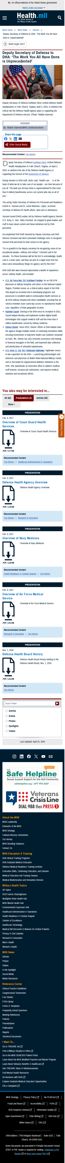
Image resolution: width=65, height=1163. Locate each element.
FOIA (52, 1103)
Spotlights (13, 726)
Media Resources (10, 978)
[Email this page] (20, 139)
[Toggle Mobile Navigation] (4, 18)
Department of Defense (38, 174)
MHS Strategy (8, 830)
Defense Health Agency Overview (24, 482)
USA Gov (52, 1116)
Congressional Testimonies (14, 992)
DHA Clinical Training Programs (16, 858)
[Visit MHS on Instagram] (14, 757)
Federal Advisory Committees (15, 835)
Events (12, 716)
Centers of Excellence (12, 920)
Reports (5, 1032)
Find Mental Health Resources (15, 1072)
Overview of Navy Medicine (20, 538)
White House (25, 1122)
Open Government (13, 1116)
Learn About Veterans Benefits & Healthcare (21, 1064)
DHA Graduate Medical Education (17, 862)
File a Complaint (9, 1085)
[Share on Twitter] (10, 139)
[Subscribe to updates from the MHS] (50, 757)
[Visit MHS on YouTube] (43, 757)
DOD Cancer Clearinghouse (14, 894)
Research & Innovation (28, 517)
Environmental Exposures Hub (15, 907)
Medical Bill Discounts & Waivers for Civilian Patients (25, 929)
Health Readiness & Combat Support (20, 573)
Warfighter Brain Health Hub (14, 898)
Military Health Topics (14, 885)
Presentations (8, 1023)
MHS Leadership (9, 821)
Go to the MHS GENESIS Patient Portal (20, 1055)
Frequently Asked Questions (14, 1010)
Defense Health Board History (22, 654)
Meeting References (11, 1014)
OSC (41, 1122)
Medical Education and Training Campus (20, 875)
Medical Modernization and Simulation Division (22, 880)
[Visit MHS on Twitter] (36, 757)
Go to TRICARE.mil (11, 1046)
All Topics (6, 889)
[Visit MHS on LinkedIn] (21, 757)
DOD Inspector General (18, 1109)
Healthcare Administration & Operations (35, 461)
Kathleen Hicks (40, 162)
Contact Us (7, 848)
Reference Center (12, 984)
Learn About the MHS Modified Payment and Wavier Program (29, 1059)
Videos (12, 731)
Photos (12, 721)
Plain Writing (34, 1116)
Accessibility (36, 1103)
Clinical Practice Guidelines (14, 988)
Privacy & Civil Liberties (12, 933)
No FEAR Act (50, 1097)
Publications (7, 1027)
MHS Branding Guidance (13, 843)
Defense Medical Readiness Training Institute (22, 866)
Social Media (8, 974)
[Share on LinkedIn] (15, 139)
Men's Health (8, 942)
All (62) (8, 398)
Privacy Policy (29, 1097)
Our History (31, 154)
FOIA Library (7, 1001)
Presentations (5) (24, 398)
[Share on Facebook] (5, 139)
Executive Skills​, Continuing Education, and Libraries (25, 871)
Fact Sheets (7, 997)
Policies (5, 1019)
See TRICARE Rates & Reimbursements (20, 1068)
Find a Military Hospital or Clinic (16, 1050)
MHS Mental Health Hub (13, 903)
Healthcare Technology (12, 924)
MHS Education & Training (17, 853)
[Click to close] (61, 417)
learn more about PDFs (37, 1153)
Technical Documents (11, 1036)
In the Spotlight (9, 969)
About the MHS (11, 817)
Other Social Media (18, 144)
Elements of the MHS (11, 826)
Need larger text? (17, 44)
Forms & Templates (11, 1006)
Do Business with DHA (12, 1077)
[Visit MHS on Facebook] (29, 757)
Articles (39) (41, 398)
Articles (12, 711)
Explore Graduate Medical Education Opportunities (24, 1081)
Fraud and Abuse (15, 1103)
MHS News (8, 952)
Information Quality (45, 1109)
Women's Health (9, 946)
